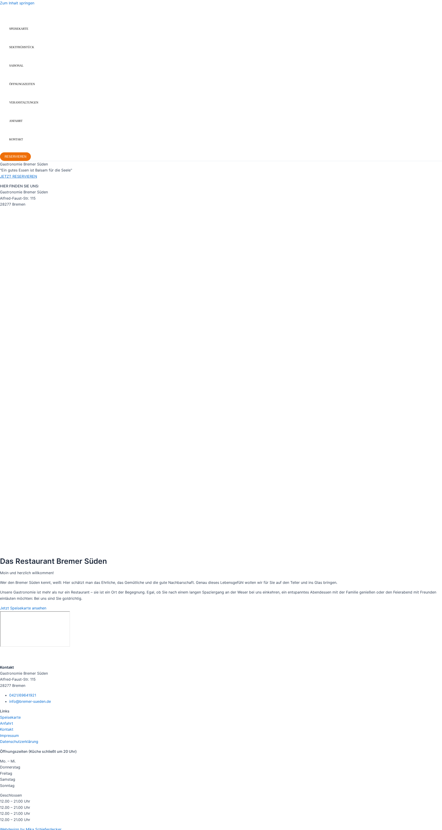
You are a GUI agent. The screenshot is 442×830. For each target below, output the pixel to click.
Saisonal (16, 65)
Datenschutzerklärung (19, 741)
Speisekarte (18, 28)
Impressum (9, 735)
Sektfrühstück (21, 47)
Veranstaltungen (23, 102)
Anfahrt (16, 121)
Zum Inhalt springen (17, 3)
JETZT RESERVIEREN (18, 176)
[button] (15, 156)
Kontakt (16, 139)
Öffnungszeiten (22, 84)
